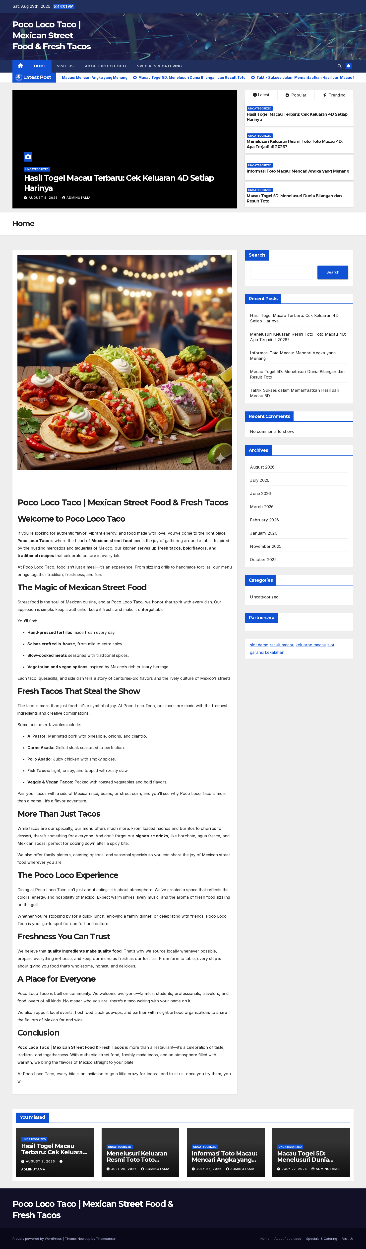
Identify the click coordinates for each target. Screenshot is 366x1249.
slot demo (259, 644)
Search (257, 255)
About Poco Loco (105, 66)
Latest (263, 94)
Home (40, 66)
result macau (282, 644)
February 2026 (264, 519)
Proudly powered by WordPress (37, 1239)
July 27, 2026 (209, 1169)
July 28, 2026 (42, 197)
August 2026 (262, 467)
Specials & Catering (159, 66)
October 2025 (263, 559)
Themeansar (106, 1239)
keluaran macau (311, 644)
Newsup (84, 1239)
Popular (298, 95)
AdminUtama (75, 197)
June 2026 (260, 493)
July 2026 (259, 480)
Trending (336, 95)
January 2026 (263, 533)
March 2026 (262, 506)
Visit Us (65, 66)
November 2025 (265, 546)
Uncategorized (37, 169)
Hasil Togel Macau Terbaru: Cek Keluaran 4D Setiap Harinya (54, 1152)
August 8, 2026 (41, 1161)
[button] (340, 66)
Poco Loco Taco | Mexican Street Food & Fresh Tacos (51, 35)
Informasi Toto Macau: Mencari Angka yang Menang (298, 171)
